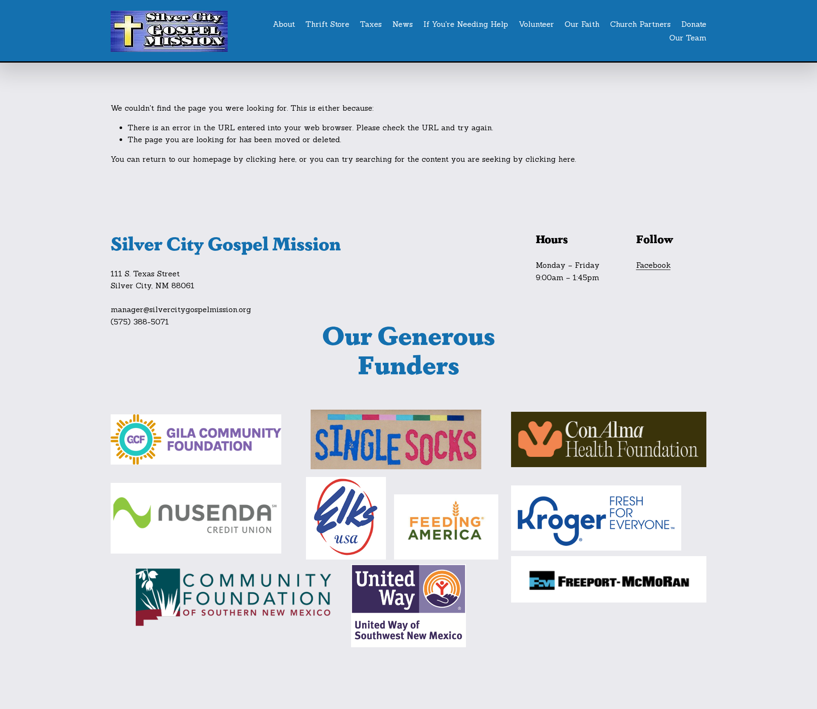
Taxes (371, 24)
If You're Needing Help (465, 24)
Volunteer (536, 24)
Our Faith (582, 24)
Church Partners (640, 24)
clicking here (270, 159)
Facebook (653, 265)
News (402, 24)
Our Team (687, 38)
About (284, 24)
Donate (693, 24)
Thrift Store (327, 24)
